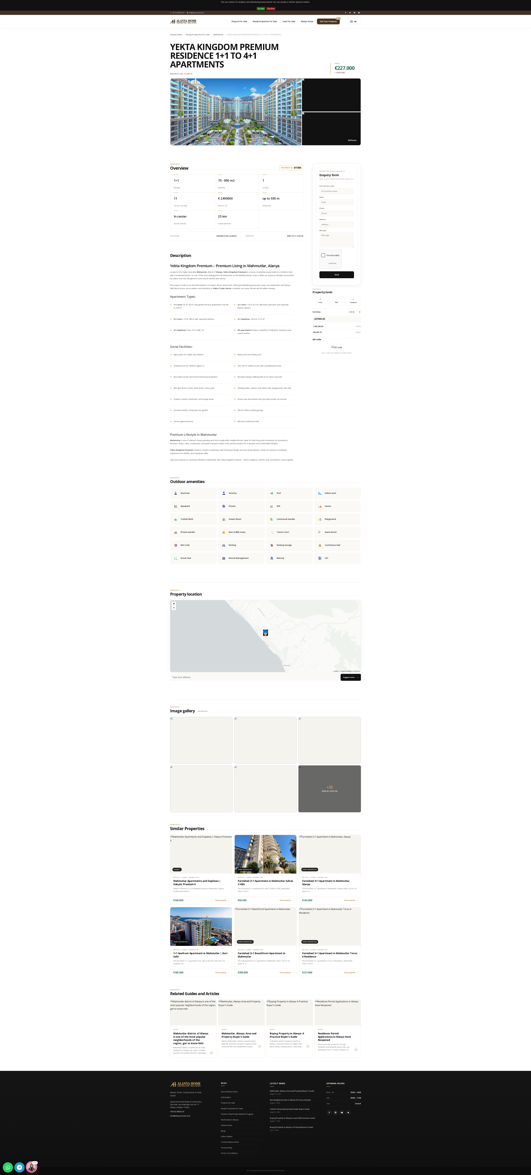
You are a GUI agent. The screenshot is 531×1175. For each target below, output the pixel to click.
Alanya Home (176, 34)
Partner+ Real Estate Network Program (237, 1114)
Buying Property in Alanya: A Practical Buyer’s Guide (287, 1035)
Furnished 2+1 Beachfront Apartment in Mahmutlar (261, 955)
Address (322, 219)
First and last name (326, 186)
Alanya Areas (226, 1125)
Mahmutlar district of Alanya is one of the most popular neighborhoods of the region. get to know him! (190, 1038)
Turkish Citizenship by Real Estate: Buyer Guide (289, 1109)
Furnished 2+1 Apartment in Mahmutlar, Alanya (326, 882)
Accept (260, 8)
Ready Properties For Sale (198, 34)
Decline (271, 8)
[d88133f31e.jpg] (201, 788)
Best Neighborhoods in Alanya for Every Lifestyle (290, 1100)
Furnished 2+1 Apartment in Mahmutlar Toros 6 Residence (329, 955)
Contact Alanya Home (230, 1142)
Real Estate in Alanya (230, 1119)
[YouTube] (359, 13)
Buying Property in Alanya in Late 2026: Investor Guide (292, 1118)
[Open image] (235, 111)
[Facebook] (345, 13)
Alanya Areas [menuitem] (307, 21)
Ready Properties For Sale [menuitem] (265, 21)
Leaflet (336, 671)
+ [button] (174, 603)
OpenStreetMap (346, 671)
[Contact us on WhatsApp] (8, 1167)
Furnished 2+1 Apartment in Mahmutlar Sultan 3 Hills (265, 882)
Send (337, 275)
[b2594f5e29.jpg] (265, 740)
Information (226, 1097)
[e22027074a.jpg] (265, 788)
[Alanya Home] (185, 1084)
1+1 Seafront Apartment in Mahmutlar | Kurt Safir (200, 955)
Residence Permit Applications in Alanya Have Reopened (334, 1037)
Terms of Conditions (229, 1153)
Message (322, 231)
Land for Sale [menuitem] (289, 21)
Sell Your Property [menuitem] (330, 21)
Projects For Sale (228, 1103)
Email (321, 197)
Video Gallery (226, 1136)
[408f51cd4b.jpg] (201, 740)
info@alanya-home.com (180, 1116)
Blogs (223, 1131)
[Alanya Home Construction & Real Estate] (183, 21)
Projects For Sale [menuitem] (239, 21)
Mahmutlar (218, 34)
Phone (321, 208)
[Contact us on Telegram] (19, 1167)
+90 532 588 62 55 (177, 1111)
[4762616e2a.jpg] (329, 740)
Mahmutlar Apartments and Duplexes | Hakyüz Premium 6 (197, 882)
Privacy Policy (226, 1147)
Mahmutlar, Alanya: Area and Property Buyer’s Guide (239, 1035)
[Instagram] (354, 13)
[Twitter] (350, 13)
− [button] (174, 608)
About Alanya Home (229, 1091)
